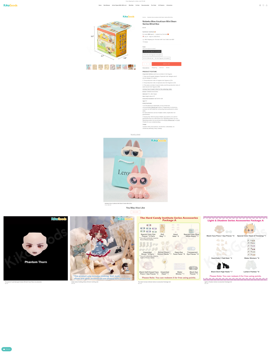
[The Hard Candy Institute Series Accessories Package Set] (169, 248)
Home (144, 17)
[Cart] (266, 5)
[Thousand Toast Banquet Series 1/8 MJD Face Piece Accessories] (36, 248)
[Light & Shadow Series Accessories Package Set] (235, 248)
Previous (86, 39)
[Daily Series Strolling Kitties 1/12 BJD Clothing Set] (102, 248)
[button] (107, 5)
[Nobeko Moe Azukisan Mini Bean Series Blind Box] (135, 170)
